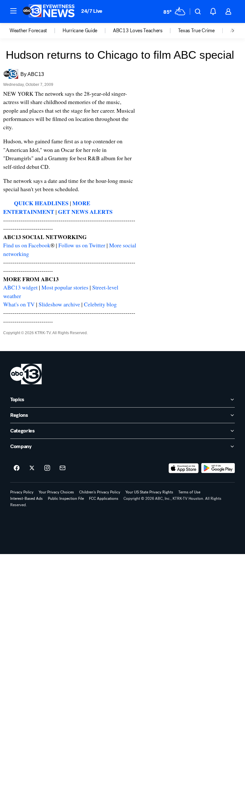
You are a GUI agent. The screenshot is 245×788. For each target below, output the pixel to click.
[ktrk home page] (26, 374)
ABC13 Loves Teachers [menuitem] (137, 31)
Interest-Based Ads (26, 498)
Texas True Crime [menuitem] (196, 31)
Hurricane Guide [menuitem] (80, 31)
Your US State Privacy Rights (149, 492)
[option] (36, 31)
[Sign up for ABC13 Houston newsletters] (62, 468)
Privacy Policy (21, 492)
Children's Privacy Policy (99, 492)
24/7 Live (91, 11)
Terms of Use (189, 492)
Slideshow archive (59, 304)
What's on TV (19, 304)
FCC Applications (103, 498)
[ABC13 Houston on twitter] (32, 468)
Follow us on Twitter (81, 245)
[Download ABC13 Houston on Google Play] (218, 468)
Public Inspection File (66, 498)
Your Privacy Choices (56, 492)
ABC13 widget (20, 287)
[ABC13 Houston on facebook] (16, 468)
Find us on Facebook (26, 245)
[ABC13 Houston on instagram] (47, 468)
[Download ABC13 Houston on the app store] (183, 468)
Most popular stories (64, 287)
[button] (13, 10)
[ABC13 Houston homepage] (49, 11)
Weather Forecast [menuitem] (28, 31)
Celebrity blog (100, 304)
